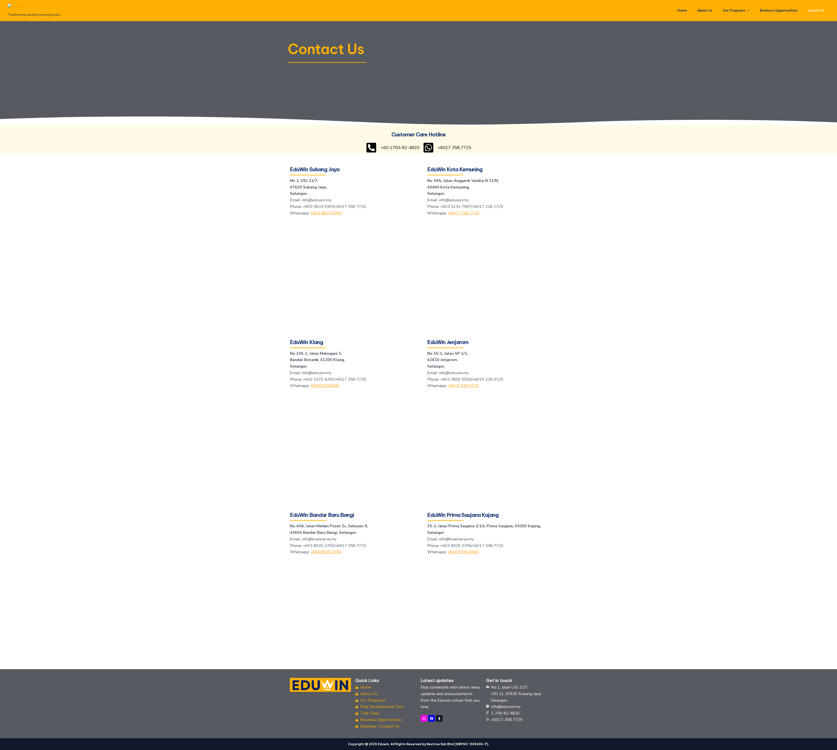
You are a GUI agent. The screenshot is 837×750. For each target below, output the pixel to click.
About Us (704, 10)
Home (682, 10)
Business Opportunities (779, 10)
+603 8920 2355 (325, 552)
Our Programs (734, 10)
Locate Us (816, 10)
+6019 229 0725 (463, 385)
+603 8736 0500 (463, 552)
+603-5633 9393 (326, 213)
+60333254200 (324, 385)
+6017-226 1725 (463, 213)
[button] (747, 10)
